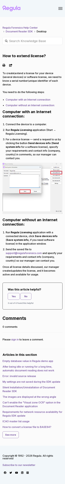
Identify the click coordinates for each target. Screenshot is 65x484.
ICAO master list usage (16, 421)
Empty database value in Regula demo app (28, 361)
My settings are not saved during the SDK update (31, 381)
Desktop (42, 31)
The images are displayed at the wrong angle (29, 396)
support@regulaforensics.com (24, 253)
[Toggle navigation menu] (60, 8)
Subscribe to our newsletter (19, 465)
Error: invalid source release (19, 376)
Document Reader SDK (19, 31)
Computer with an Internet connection (28, 99)
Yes (14, 296)
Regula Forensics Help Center (20, 27)
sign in (15, 339)
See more (10, 434)
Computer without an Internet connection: (30, 105)
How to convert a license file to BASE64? (27, 427)
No (25, 296)
